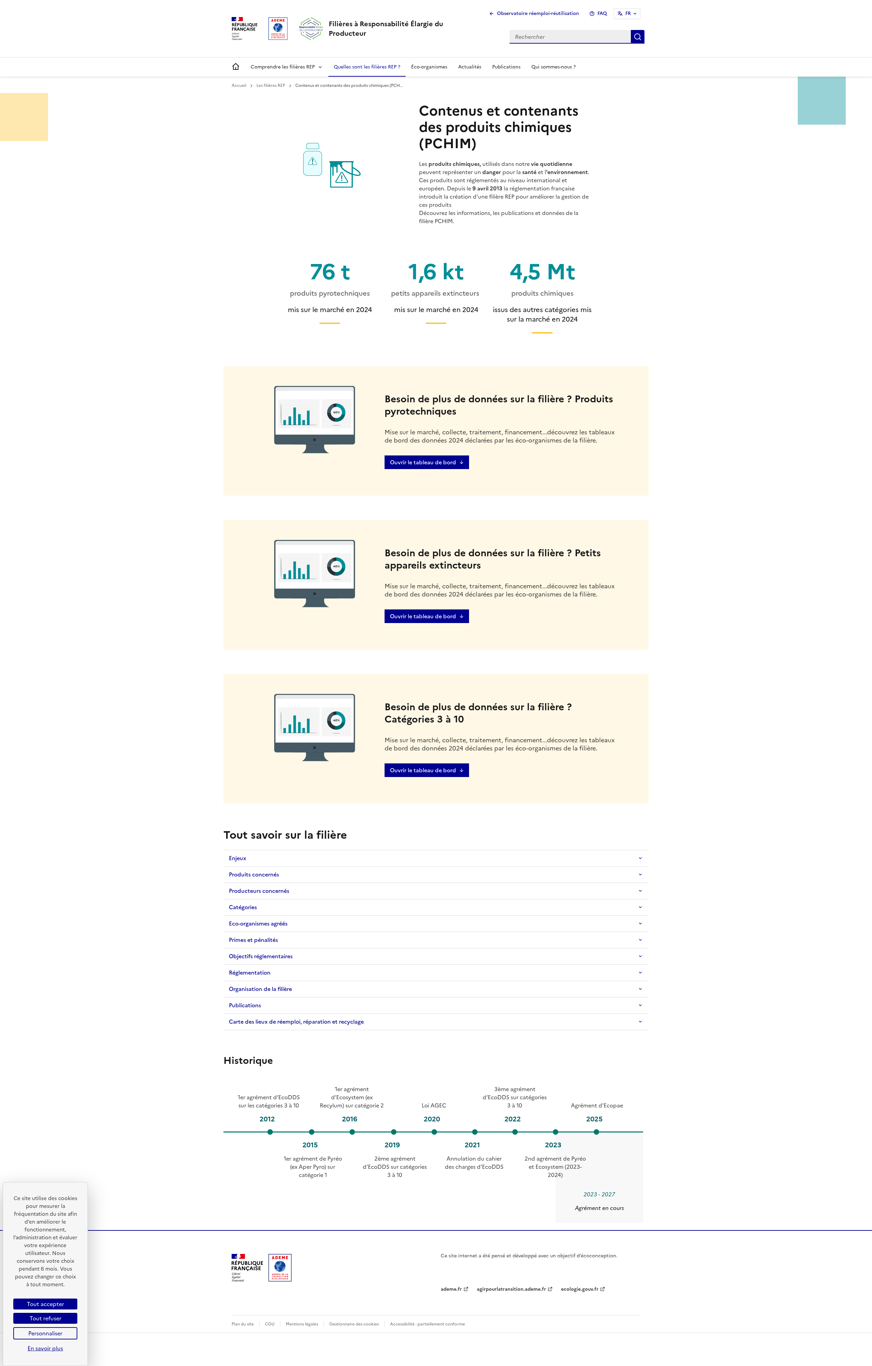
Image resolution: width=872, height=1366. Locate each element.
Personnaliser (45, 1333)
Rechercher (637, 37)
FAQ (602, 13)
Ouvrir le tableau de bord (423, 462)
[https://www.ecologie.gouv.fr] (247, 1279)
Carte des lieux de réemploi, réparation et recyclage (296, 1022)
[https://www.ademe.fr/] (280, 1279)
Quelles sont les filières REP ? (367, 67)
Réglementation (249, 972)
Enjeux (237, 858)
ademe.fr (451, 1289)
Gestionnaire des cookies (354, 1324)
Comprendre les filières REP (283, 67)
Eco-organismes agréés (258, 923)
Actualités (469, 67)
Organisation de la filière (260, 989)
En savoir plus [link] (45, 1348)
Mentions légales (302, 1324)
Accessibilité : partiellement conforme (427, 1324)
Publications (506, 67)
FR (628, 13)
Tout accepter (45, 1304)
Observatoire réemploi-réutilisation (538, 13)
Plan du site (243, 1324)
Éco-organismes (429, 67)
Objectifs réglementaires (261, 956)
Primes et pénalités (253, 940)
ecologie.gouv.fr (579, 1289)
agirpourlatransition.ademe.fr (511, 1289)
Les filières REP (271, 85)
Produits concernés (254, 874)
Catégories (243, 907)
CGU (270, 1324)
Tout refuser (45, 1318)
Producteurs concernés (259, 891)
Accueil (239, 85)
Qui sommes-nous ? (553, 67)
